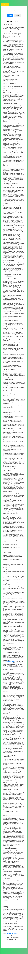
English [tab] (10, 15)
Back (5, 4)
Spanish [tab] (17, 15)
